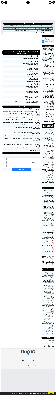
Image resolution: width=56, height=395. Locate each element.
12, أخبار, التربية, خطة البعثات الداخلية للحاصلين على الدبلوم (49, 318)
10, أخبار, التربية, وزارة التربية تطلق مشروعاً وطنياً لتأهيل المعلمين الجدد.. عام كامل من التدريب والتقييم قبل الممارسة (48, 310)
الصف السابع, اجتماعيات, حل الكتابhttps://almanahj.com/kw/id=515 (32, 92)
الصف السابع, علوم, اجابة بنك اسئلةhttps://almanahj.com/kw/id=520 (32, 79)
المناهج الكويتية (42, 32)
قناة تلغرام (53, 346)
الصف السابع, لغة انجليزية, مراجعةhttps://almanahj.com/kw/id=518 (32, 84)
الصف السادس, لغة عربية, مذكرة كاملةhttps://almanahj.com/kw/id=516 (31, 89)
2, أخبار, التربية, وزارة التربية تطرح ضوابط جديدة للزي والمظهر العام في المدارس (48, 276)
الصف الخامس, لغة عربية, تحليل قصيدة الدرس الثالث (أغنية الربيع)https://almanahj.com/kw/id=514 (27, 94)
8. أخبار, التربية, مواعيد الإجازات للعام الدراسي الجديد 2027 (49, 228)
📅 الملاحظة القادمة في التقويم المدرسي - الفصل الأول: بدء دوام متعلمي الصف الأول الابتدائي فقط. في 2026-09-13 (33, 30)
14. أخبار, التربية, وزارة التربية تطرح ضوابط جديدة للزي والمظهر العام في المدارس (48, 257)
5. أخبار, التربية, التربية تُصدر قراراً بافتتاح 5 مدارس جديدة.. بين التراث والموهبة (48, 213)
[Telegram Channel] (32, 352)
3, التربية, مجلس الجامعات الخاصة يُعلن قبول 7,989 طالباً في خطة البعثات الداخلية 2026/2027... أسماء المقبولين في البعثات (48, 138)
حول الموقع (20, 365)
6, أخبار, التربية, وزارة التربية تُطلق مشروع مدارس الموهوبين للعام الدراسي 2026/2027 (48, 292)
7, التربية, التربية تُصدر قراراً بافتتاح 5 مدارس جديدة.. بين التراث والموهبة (48, 153)
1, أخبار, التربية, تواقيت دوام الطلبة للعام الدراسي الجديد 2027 (48, 272)
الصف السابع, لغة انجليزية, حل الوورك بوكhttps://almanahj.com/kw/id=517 (31, 87)
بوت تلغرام (44, 346)
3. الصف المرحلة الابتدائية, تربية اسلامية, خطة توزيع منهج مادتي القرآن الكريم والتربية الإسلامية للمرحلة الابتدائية (49, 201)
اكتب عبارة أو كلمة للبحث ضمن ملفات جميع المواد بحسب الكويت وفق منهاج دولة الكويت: (48, 38)
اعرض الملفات (21, 169)
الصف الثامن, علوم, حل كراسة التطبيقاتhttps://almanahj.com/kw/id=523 (31, 71)
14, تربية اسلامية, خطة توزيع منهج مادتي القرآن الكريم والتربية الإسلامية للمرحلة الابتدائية (48, 182)
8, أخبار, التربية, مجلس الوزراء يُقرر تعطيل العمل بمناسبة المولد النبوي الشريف (48, 301)
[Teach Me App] (28, 354)
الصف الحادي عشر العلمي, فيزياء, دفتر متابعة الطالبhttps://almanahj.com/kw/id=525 (29, 66)
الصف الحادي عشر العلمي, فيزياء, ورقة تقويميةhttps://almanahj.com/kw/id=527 (30, 61)
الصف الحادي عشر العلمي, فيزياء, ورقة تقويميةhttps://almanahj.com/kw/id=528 (30, 59)
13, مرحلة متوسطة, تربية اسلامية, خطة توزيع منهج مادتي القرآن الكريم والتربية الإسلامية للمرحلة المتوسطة (48, 322)
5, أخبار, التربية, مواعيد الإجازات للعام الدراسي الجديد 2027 (49, 288)
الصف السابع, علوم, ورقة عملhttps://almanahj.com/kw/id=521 (32, 76)
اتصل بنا (24, 365)
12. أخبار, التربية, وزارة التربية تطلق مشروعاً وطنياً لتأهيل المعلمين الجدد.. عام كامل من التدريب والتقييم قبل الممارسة (48, 246)
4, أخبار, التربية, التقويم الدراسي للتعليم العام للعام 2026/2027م (49, 285)
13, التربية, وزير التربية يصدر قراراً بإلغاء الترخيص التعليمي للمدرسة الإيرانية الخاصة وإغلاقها (48, 178)
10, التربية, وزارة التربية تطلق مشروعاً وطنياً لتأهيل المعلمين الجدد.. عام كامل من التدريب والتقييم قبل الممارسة (48, 165)
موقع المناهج (48, 32)
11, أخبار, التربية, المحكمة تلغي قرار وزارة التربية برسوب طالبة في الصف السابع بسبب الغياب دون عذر (48, 314)
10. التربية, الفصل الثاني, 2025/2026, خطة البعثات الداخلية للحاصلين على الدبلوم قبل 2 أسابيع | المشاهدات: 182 (48, 91)
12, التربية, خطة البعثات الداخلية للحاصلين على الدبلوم (49, 174)
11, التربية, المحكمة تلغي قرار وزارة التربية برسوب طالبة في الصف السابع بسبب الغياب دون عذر (48, 170)
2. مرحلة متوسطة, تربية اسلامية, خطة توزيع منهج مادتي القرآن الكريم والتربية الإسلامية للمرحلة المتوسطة (48, 196)
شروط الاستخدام (35, 365)
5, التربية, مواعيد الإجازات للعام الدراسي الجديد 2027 (49, 146)
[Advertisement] (28, 12)
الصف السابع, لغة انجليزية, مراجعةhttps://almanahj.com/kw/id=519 (32, 82)
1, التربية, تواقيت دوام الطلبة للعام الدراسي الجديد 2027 (48, 129)
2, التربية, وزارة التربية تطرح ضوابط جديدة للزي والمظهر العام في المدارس (48, 133)
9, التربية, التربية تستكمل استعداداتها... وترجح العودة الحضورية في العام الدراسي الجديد (48, 161)
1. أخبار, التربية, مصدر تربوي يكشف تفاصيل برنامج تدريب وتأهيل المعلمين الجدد (48, 191)
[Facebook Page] (34, 352)
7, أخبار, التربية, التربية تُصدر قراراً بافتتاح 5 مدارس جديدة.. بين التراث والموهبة (48, 296)
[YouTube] (24, 352)
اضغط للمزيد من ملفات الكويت (35, 150)
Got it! (51, 393)
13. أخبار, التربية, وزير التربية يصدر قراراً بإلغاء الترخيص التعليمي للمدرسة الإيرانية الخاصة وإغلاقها (48, 252)
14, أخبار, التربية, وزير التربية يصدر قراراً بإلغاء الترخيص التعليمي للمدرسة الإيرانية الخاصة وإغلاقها (48, 326)
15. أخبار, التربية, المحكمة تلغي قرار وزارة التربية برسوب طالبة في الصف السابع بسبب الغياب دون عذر (48, 262)
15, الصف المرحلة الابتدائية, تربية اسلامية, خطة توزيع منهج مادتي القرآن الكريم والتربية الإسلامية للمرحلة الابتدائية (48, 331)
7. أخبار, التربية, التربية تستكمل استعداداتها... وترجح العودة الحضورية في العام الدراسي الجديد (48, 223)
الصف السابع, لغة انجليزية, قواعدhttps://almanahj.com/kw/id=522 (32, 74)
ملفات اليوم (37, 32)
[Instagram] (29, 352)
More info (45, 393)
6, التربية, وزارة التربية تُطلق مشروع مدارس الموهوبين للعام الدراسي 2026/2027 (48, 149)
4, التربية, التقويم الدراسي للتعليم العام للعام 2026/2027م (48, 142)
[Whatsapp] (27, 352)
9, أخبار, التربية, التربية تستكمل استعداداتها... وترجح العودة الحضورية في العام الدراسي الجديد (48, 305)
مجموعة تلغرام (49, 346)
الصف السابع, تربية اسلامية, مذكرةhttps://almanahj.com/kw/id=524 (32, 69)
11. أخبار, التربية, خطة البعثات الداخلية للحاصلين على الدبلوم (49, 241)
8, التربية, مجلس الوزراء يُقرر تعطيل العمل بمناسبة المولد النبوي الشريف (48, 157)
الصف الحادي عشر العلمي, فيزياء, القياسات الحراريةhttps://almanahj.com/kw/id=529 (29, 56)
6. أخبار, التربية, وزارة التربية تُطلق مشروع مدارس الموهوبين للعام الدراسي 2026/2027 (48, 218)
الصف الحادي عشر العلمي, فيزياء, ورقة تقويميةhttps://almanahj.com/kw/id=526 (30, 64)
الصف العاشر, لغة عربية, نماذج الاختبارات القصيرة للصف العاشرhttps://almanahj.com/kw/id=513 (27, 97)
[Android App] (21, 352)
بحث (43, 41)
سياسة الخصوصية (29, 365)
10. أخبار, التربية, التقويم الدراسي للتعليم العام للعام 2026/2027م (48, 237)
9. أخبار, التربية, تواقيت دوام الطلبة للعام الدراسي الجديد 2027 (48, 233)
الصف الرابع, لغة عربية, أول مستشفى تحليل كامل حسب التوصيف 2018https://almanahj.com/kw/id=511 (26, 102)
